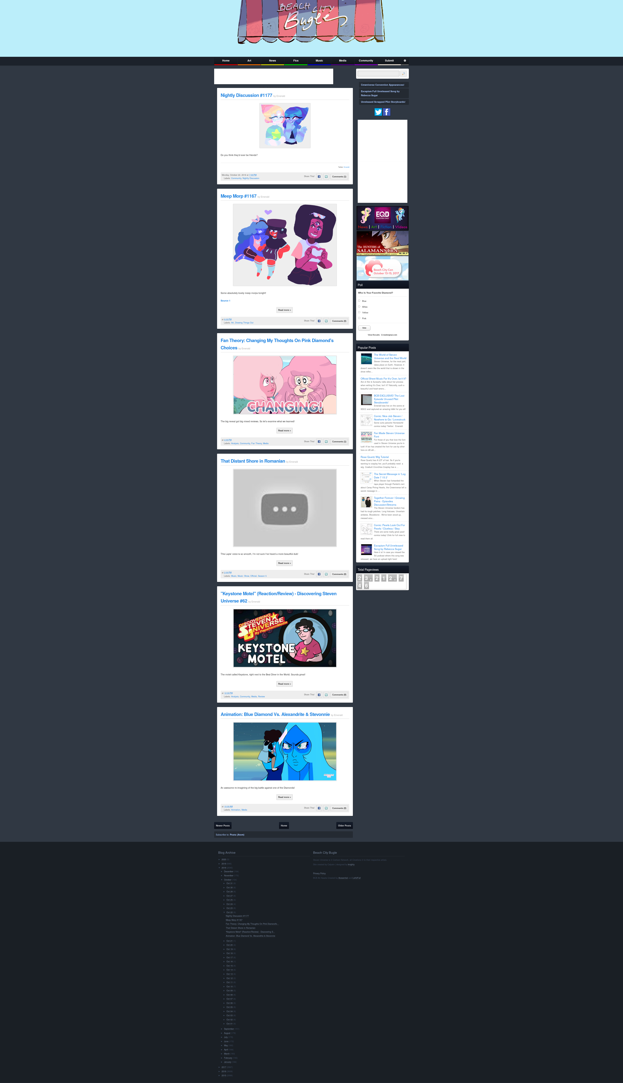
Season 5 (262, 575)
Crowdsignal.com (389, 335)
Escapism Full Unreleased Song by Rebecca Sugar (388, 547)
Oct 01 (229, 1023)
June (226, 1041)
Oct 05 (229, 1007)
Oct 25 (229, 899)
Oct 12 (229, 978)
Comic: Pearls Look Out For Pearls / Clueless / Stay (389, 526)
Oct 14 (229, 969)
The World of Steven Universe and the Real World (390, 356)
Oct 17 (229, 957)
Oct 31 (229, 883)
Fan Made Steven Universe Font (389, 434)
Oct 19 (229, 949)
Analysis (235, 443)
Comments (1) (339, 176)
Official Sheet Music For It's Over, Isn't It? (383, 378)
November (228, 875)
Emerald (346, 167)
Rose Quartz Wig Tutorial (375, 457)
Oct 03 (229, 1015)
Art (249, 60)
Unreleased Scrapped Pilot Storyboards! (383, 101)
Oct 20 (229, 944)
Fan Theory (256, 443)
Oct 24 (229, 904)
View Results (374, 335)
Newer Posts (223, 825)
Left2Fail (357, 877)
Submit (389, 60)
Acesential (343, 877)
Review (261, 696)
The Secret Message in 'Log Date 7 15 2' (390, 475)
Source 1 (225, 300)
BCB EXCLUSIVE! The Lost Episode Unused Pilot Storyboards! (389, 399)
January (227, 1061)
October (227, 879)
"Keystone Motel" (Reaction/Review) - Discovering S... (250, 931)
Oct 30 (229, 887)
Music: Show (243, 575)
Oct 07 (229, 998)
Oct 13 (229, 973)
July (226, 1037)
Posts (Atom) (237, 834)
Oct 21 (229, 940)
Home (226, 60)
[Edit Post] (259, 174)
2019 (224, 863)
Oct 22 (229, 912)
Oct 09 (229, 990)
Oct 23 (229, 908)
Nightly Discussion (251, 178)
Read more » (284, 310)
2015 (224, 1075)
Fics (296, 60)
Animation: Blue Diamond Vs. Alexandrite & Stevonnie (275, 714)
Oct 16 (229, 961)
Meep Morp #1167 (239, 195)
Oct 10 (229, 986)
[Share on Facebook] (319, 176)
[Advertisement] (274, 76)
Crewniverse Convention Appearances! (382, 84)
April (226, 1049)
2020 (224, 859)
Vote (364, 328)
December (228, 871)
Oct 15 (229, 965)
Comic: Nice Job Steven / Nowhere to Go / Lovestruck (389, 417)
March (227, 1053)
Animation (235, 809)
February (228, 1057)
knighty (351, 864)
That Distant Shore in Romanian (253, 460)
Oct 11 (229, 982)
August (227, 1033)
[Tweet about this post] (326, 176)
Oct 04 (229, 1011)
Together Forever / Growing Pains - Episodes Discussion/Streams (389, 501)
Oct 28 (229, 891)
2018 (224, 867)
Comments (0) (339, 321)
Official (253, 575)
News (272, 60)
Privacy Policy (319, 873)
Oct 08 (229, 994)
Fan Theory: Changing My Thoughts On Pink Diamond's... (252, 923)
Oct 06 (229, 1003)
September (229, 1028)
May (226, 1045)
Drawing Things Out (244, 322)
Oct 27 (229, 895)
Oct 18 (229, 953)
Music (319, 60)
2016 (224, 1071)
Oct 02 (229, 1019)
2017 (224, 1067)
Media (342, 60)
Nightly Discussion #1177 (246, 95)
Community (366, 60)
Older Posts (344, 825)
